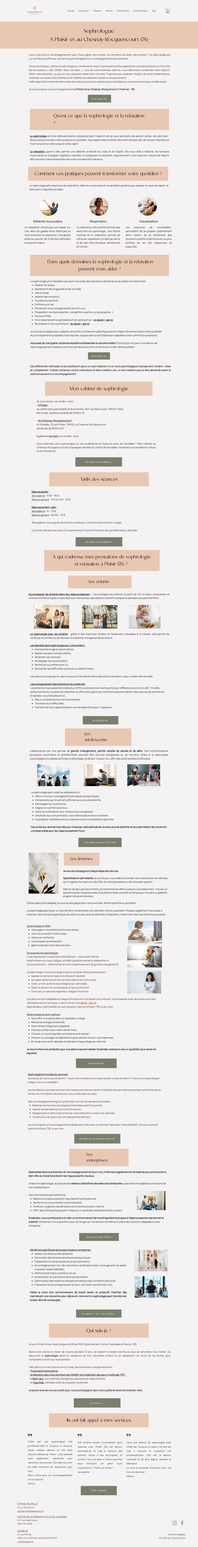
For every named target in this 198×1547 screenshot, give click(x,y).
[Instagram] (175, 1523)
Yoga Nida (38, 1382)
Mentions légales (176, 1534)
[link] (167, 11)
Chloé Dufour (27, 1504)
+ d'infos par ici (25, 1541)
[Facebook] (182, 1523)
